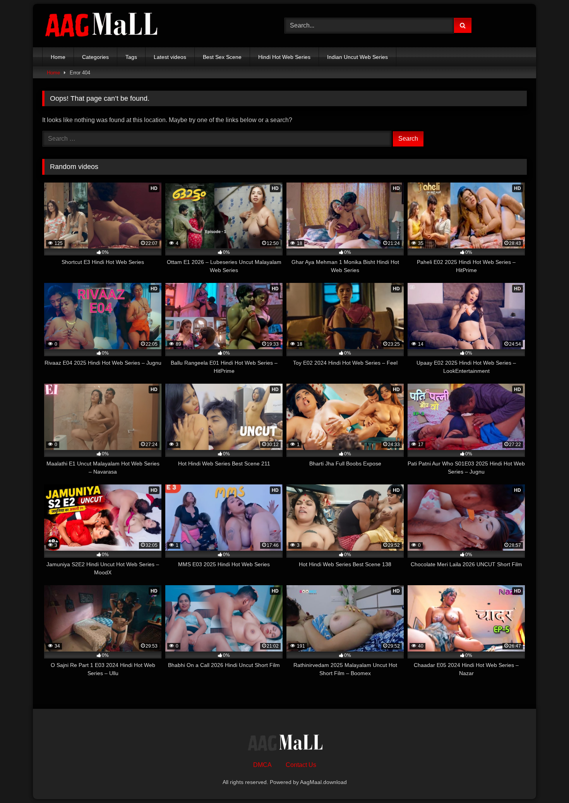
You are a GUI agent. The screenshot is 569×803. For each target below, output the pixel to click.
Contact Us (301, 765)
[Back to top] (545, 779)
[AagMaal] (284, 744)
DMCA (262, 765)
